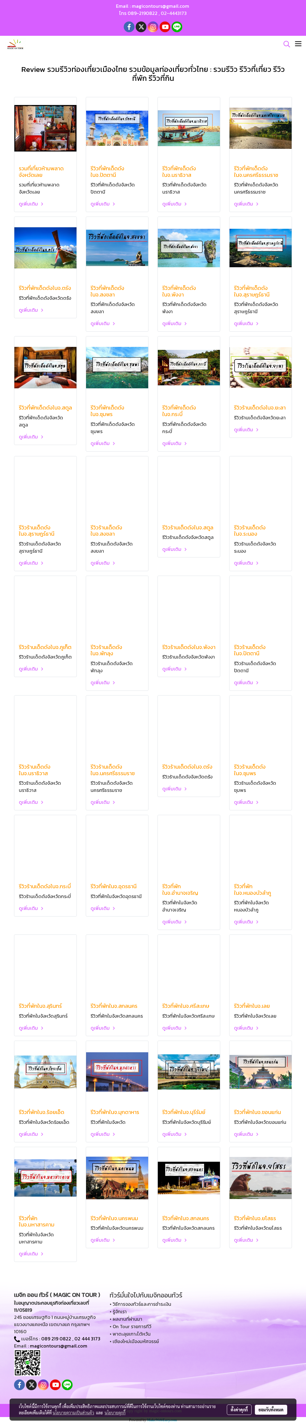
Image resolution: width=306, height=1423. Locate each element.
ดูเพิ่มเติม (29, 203)
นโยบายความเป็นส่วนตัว (73, 1412)
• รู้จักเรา (118, 1311)
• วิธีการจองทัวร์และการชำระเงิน (140, 1304)
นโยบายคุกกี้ (115, 1412)
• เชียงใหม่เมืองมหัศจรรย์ (134, 1341)
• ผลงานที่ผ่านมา (126, 1318)
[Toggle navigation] (298, 44)
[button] (285, 44)
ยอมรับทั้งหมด (271, 1409)
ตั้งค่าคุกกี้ (239, 1409)
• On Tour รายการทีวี (130, 1326)
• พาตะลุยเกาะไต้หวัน (130, 1333)
